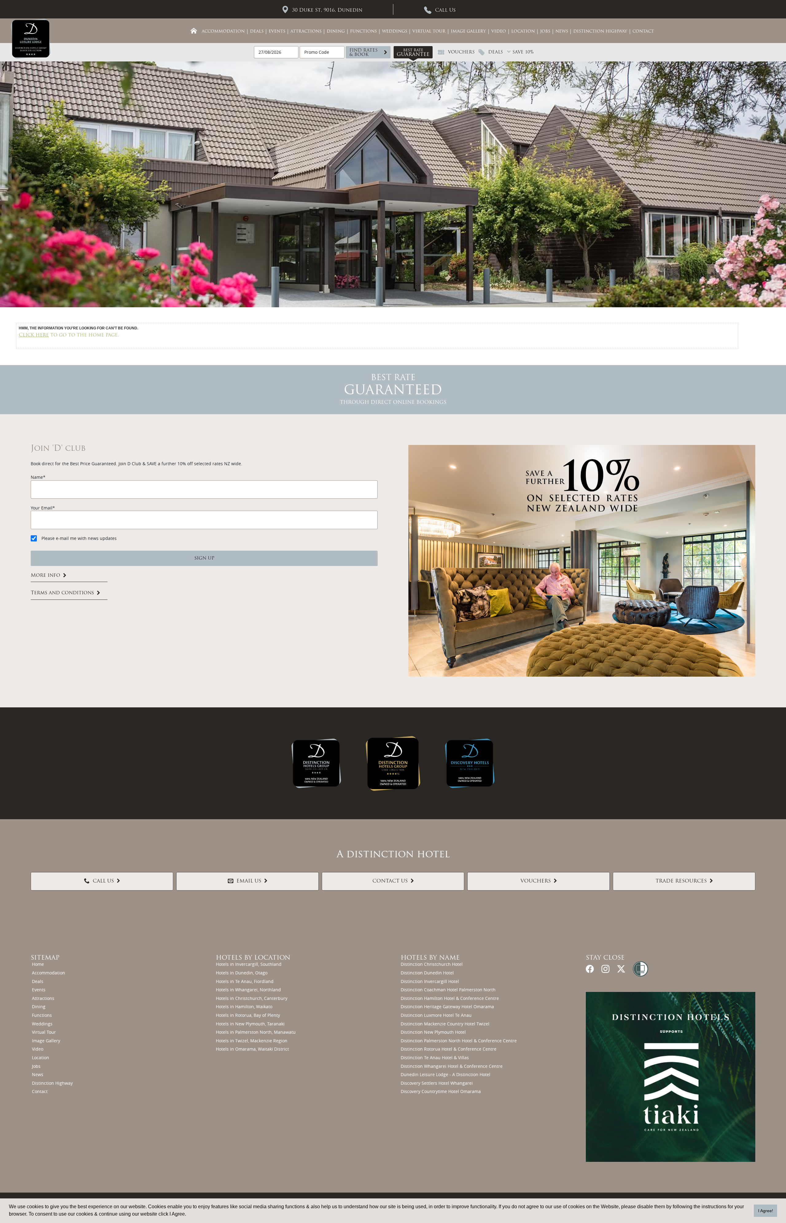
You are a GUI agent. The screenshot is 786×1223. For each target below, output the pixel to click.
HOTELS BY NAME (430, 958)
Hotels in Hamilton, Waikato (244, 1006)
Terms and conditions (62, 593)
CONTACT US (390, 881)
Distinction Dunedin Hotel (427, 973)
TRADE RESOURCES (681, 881)
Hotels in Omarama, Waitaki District (252, 1049)
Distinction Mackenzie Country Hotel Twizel (445, 1024)
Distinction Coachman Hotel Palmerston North (448, 990)
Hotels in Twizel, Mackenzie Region (251, 1041)
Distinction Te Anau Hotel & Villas (435, 1057)
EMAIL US (248, 881)
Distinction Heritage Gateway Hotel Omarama (447, 1006)
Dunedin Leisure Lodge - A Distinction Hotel (445, 1074)
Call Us (445, 10)
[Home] (193, 30)
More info (45, 575)
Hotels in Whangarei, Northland (248, 990)
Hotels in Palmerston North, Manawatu (256, 1032)
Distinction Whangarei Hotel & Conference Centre (452, 1066)
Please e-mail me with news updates (79, 538)
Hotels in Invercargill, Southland (249, 964)
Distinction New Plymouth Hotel (433, 1032)
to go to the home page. (69, 335)
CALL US (103, 881)
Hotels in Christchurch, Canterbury (251, 998)
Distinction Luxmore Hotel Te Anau (436, 1015)
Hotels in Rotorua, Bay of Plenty (248, 1015)
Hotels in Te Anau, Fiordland (245, 981)
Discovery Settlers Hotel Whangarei (437, 1083)
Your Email (42, 508)
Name (37, 477)
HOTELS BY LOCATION (253, 958)
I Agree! (765, 1210)
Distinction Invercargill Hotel (430, 981)
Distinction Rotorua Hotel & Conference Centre (448, 1049)
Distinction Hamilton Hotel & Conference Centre (450, 998)
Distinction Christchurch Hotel (432, 964)
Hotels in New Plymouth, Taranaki (250, 1024)
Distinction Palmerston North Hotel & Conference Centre (459, 1041)
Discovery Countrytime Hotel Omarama (441, 1091)
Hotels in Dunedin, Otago (241, 973)
